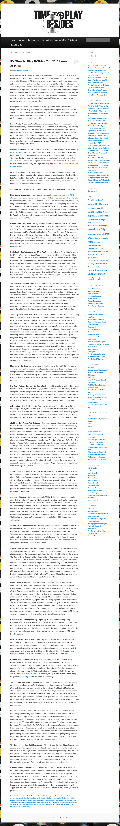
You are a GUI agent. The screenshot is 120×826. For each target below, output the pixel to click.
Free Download (94, 222)
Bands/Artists (21, 796)
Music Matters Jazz (94, 301)
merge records (65, 802)
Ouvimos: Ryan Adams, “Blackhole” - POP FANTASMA (96, 142)
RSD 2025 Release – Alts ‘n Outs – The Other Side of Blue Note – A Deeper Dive (98, 80)
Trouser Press (93, 536)
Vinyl (45, 796)
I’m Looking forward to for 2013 (62, 195)
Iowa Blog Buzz (93, 516)
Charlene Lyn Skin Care (96, 439)
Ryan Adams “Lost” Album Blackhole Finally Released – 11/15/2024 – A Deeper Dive (98, 92)
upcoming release (98, 270)
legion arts (97, 234)
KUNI (89, 424)
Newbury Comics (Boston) (97, 395)
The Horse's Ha (28, 804)
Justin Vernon (23, 802)
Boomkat (91, 367)
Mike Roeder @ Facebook (97, 452)
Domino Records (94, 480)
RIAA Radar (92, 528)
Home (13, 40)
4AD (89, 470)
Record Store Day (95, 248)
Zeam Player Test (17, 45)
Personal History (37, 796)
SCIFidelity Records (95, 490)
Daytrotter (103, 215)
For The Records (94, 329)
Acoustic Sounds (94, 289)
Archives (22, 40)
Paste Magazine (93, 521)
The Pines (105, 261)
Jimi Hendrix (68, 800)
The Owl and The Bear (96, 359)
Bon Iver (36, 798)
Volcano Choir (60, 804)
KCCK (90, 421)
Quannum (103, 246)
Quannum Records (94, 488)
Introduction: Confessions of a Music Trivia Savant (59, 40)
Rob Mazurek (97, 255)
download (93, 219)
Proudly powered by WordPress (60, 818)
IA (89, 229)
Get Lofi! (91, 332)
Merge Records (93, 483)
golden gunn (20, 800)
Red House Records (95, 252)
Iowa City (99, 229)
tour (105, 263)
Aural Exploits (93, 293)
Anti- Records (93, 473)
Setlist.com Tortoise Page (97, 459)
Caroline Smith (58, 798)
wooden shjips (15, 806)
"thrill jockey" (57, 796)
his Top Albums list (17, 152)
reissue (105, 252)
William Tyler (70, 804)
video (90, 279)
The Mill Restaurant (95, 260)
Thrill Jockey (92, 493)
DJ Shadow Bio (33, 40)
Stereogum (92, 351)
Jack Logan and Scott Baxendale (52, 800)
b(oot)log (91, 317)
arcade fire (22, 798)
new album (97, 242)
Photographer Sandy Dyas (97, 523)
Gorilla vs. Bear (93, 334)
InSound (91, 377)
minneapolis (103, 238)
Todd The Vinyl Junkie (96, 306)
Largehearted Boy (94, 337)
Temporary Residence (95, 303)
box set (90, 208)
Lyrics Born (94, 238)
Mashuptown (92, 339)
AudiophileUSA (93, 291)
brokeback (42, 798)
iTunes (90, 235)
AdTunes (91, 509)
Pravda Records (93, 485)
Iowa (92, 229)
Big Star (29, 798)
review (90, 255)
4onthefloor (66, 796)
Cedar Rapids (95, 211)
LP (89, 238)
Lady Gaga (40, 802)
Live (106, 233)
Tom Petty (91, 264)
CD (103, 208)
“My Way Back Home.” (29, 673)
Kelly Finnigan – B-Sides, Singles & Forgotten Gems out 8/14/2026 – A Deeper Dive (99, 67)
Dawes (12, 800)
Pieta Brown (94, 245)
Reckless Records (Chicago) (98, 397)
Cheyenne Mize (69, 798)
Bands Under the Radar (96, 319)
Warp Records (93, 500)
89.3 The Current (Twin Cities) (98, 419)
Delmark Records (94, 478)
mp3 (90, 241)
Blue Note (91, 475)
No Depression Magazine (97, 519)
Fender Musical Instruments (98, 513)
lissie (47, 802)
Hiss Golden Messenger (32, 800)
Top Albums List (49, 804)
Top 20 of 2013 (39, 804)
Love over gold (54, 802)
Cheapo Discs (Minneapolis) (98, 370)
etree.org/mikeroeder (95, 442)
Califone (50, 798)
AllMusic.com (93, 511)
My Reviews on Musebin (96, 457)
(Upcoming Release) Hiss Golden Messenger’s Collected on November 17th (99, 180)
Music (29, 796)
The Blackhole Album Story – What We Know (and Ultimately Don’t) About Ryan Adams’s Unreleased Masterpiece (98, 150)
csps (90, 215)
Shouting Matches (16, 804)
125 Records (92, 468)
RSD (103, 254)
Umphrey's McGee (94, 267)
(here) (66, 653)
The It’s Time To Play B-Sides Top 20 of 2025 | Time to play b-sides (98, 105)
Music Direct (92, 298)
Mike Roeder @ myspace (97, 342)
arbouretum (14, 798)
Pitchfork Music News (95, 526)
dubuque (102, 220)
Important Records (94, 296)
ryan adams (93, 257)
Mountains (73, 802)
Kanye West (32, 802)
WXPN (90, 426)
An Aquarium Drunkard (96, 314)
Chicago (106, 212)
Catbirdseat (92, 327)
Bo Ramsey (101, 204)
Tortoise (98, 263)
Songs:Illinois (93, 349)
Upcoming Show (96, 273)
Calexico (96, 208)
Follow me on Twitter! (95, 445)
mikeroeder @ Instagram (97, 454)
